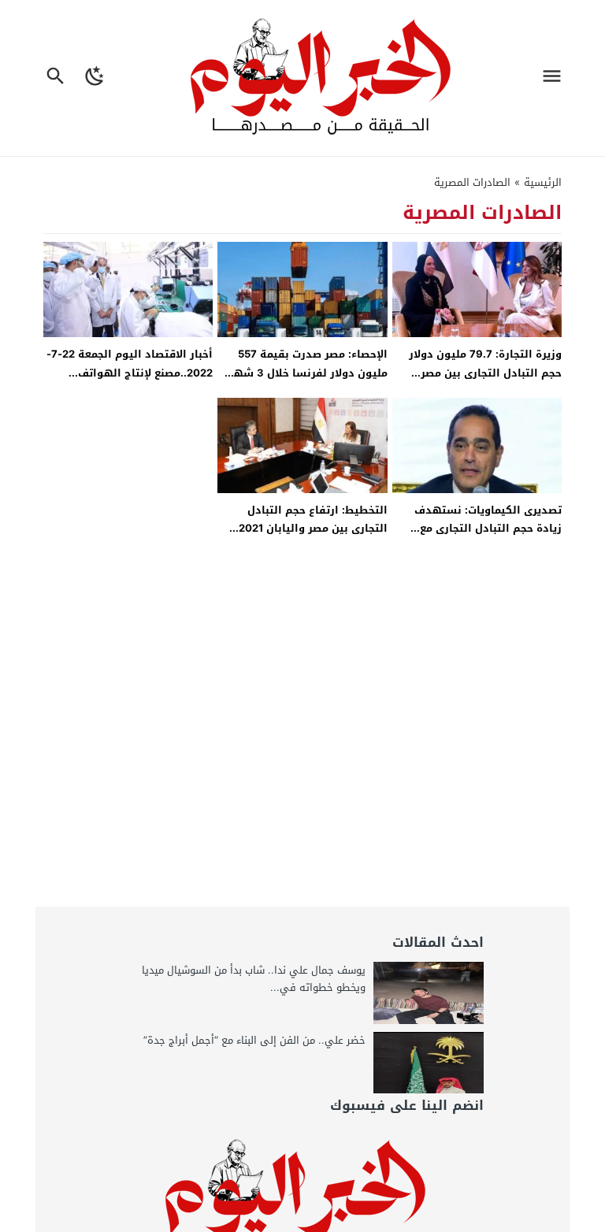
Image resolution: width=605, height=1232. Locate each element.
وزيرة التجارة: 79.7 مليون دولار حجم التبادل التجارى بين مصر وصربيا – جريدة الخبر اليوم (485, 372)
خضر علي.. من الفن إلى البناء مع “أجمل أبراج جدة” (254, 1040)
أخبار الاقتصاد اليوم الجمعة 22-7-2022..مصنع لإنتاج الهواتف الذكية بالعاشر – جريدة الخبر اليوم (128, 372)
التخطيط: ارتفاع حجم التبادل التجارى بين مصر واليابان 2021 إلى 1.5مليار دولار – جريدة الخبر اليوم (311, 537)
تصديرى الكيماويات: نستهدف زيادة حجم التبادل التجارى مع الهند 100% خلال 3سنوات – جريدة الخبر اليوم (477, 537)
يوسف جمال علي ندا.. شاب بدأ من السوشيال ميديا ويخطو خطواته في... (254, 978)
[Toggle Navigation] (555, 78)
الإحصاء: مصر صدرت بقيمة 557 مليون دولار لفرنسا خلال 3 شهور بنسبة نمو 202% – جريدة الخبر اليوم (305, 381)
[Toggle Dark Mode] (95, 78)
